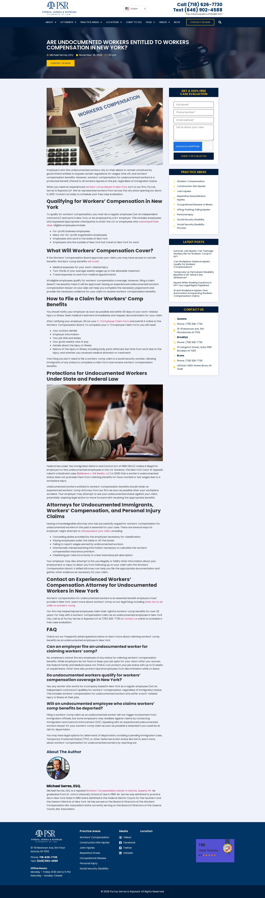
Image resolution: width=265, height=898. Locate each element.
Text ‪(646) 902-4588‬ (197, 10)
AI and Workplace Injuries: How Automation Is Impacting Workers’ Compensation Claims (193, 293)
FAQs (149, 22)
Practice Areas (90, 22)
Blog (177, 22)
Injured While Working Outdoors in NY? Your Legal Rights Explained (192, 284)
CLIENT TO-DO (134, 22)
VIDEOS (163, 22)
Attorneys (66, 22)
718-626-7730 (48, 857)
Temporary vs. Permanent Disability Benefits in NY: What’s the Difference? (194, 274)
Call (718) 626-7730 (199, 4)
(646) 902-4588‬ (47, 861)
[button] (219, 22)
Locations (112, 22)
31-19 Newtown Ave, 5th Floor (48, 847)
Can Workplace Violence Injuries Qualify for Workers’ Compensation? (192, 264)
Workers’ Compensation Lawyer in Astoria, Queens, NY (118, 790)
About (49, 22)
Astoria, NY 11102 (40, 851)
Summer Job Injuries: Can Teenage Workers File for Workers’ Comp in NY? (193, 253)
